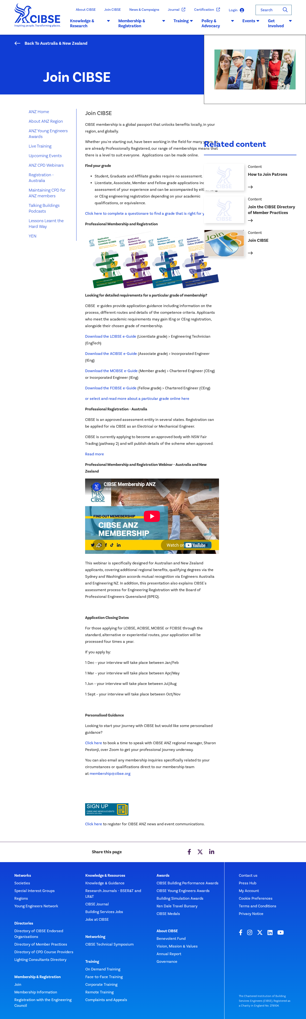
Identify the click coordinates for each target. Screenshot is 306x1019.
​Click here (93, 824)
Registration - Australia (41, 177)
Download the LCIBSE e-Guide (110, 336)
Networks (22, 875)
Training (92, 961)
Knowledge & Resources (105, 875)
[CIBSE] (37, 19)
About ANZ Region (46, 121)
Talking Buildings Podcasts (44, 208)
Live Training (40, 146)
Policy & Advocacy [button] (211, 23)
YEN (32, 235)
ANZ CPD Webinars (46, 165)
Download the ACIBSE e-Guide (111, 353)
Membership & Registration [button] (131, 23)
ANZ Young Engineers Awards (48, 133)
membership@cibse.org (110, 773)
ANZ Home (39, 111)
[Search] (285, 10)
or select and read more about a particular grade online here (137, 398)
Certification (204, 9)
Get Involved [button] (276, 23)
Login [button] (233, 10)
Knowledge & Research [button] (82, 23)
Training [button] (181, 20)
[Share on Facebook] (189, 852)
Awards (163, 875)
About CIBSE (86, 9)
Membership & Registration (37, 977)
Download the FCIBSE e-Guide (111, 388)
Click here (93, 743)
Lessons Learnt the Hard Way (46, 223)
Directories (23, 923)
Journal (173, 9)
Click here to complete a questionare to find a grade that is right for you (147, 213)
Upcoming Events (45, 155)
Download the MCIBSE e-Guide (112, 371)
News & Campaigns (144, 9)
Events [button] (248, 20)
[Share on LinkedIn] (211, 852)
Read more (94, 454)
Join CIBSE (112, 9)
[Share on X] (200, 852)
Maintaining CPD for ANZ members (47, 192)
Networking (95, 936)
